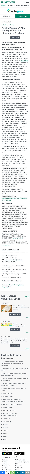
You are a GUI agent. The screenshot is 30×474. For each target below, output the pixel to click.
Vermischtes (6, 418)
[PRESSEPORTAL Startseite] (8, 2)
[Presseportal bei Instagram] (16, 457)
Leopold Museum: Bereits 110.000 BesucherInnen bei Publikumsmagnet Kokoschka (12, 363)
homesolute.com (8, 396)
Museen (5, 427)
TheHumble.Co (7, 407)
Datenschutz (6, 466)
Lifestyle (5, 430)
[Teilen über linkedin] (22, 472)
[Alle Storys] (15, 12)
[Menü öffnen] (27, 2)
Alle (26, 297)
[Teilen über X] (7, 472)
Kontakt (4, 462)
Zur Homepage (15, 314)
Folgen (21, 16)
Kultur (4, 436)
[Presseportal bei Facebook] (11, 457)
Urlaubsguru (24, 60)
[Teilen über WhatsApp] (12, 472)
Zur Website (15, 329)
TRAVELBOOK (7, 393)
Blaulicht (10, 5)
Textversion (18, 466)
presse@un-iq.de (18, 238)
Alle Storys (6, 16)
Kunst (4, 433)
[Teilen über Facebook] (2, 472)
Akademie (5, 464)
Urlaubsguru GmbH (8, 25)
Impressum (5, 460)
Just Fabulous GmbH (9, 410)
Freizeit (5, 424)
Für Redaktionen (20, 460)
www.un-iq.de (6, 245)
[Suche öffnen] (24, 2)
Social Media (19, 468)
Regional (17, 5)
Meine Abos (25, 5)
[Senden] (27, 472)
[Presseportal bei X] (13, 457)
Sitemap (17, 470)
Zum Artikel (15, 37)
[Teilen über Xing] (17, 472)
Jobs (16, 464)
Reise (4, 439)
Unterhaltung (7, 421)
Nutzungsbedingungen (21, 462)
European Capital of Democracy (12, 404)
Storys (3, 5)
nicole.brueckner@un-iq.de (14, 260)
